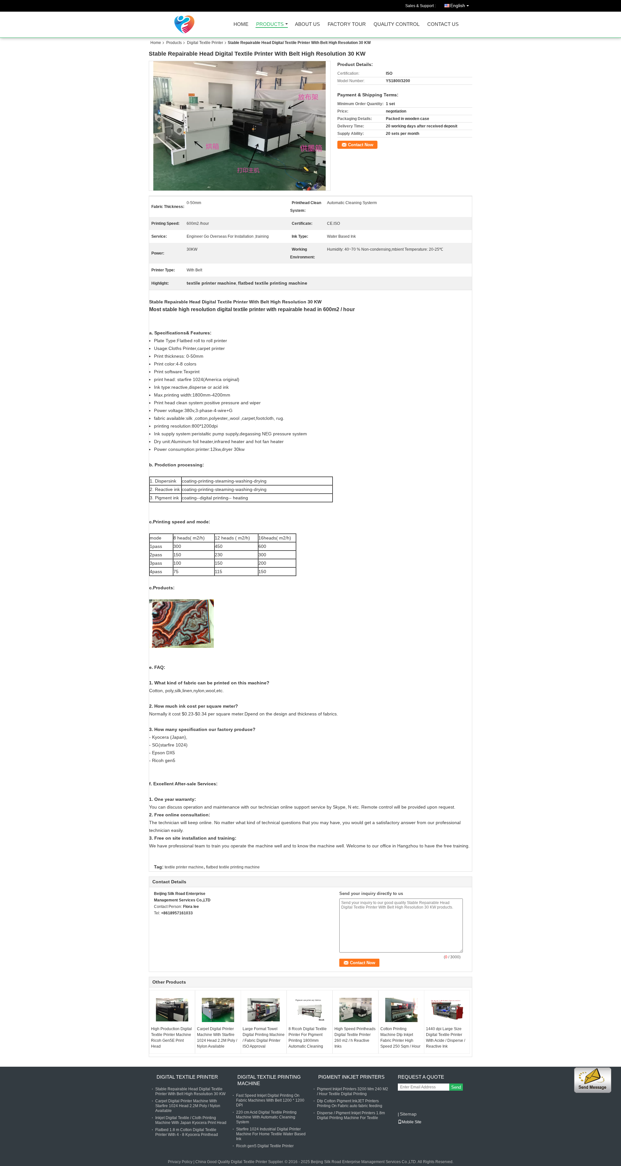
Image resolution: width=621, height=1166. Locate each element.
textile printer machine (184, 867)
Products (270, 24)
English (457, 5)
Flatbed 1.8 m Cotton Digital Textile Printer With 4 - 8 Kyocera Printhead (186, 1132)
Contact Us (443, 24)
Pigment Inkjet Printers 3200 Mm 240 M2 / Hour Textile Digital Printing (352, 1091)
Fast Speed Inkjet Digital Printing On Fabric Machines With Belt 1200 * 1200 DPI (270, 1100)
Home (241, 24)
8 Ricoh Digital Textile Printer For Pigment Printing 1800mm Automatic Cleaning (308, 1038)
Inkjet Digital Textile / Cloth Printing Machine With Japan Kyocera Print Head (190, 1120)
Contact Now (360, 144)
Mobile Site (411, 1122)
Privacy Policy (180, 1162)
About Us (307, 24)
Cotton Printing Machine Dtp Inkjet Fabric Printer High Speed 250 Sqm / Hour (400, 1038)
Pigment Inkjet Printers (351, 1077)
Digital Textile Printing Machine (269, 1080)
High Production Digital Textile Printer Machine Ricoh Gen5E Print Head (171, 1038)
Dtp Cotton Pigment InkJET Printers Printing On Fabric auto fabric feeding (349, 1103)
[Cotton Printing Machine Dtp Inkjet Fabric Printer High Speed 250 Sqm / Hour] (401, 1010)
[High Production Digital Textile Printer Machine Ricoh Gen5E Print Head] (172, 1010)
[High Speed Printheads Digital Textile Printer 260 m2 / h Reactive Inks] (355, 1010)
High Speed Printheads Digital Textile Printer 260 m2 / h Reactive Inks (355, 1038)
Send (456, 1087)
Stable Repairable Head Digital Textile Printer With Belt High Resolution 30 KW (190, 1091)
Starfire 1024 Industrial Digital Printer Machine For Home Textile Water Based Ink (271, 1134)
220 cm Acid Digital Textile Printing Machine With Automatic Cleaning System (266, 1117)
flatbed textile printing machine (233, 867)
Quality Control (396, 24)
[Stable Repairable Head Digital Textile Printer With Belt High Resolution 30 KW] (240, 126)
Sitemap (408, 1114)
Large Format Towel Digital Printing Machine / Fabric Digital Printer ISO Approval (264, 1038)
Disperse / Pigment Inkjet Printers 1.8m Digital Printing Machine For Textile (351, 1115)
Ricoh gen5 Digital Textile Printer (265, 1146)
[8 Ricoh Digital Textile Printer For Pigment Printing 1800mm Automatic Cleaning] (309, 1010)
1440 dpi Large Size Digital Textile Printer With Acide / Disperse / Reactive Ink (445, 1038)
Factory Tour (347, 24)
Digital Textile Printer (205, 42)
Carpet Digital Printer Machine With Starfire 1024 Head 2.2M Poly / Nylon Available (217, 1038)
